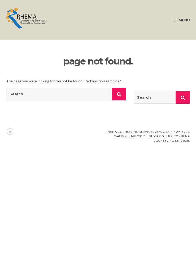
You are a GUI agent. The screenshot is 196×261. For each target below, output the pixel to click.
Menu (184, 20)
